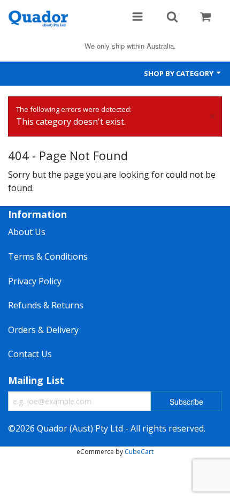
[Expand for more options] (137, 17)
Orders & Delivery (43, 330)
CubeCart (139, 451)
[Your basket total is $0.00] (205, 17)
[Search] (172, 17)
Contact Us (30, 354)
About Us (26, 232)
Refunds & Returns (45, 305)
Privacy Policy (35, 281)
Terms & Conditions (48, 256)
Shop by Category (179, 73)
